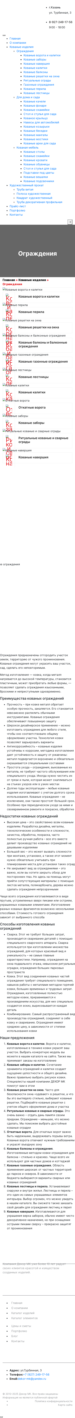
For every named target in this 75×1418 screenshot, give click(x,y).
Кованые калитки (35, 68)
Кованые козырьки (37, 126)
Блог (14, 1336)
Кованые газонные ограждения (43, 361)
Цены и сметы (21, 1326)
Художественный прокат (27, 185)
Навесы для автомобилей (41, 122)
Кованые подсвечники (39, 181)
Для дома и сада (28, 97)
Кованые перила (35, 89)
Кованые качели (35, 101)
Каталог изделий (23, 1313)
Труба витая (25, 189)
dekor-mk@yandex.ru (32, 1378)
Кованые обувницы (37, 164)
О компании (18, 42)
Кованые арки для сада (40, 143)
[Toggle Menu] (4, 35)
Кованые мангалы (36, 135)
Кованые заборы (35, 59)
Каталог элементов (24, 1318)
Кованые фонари (35, 105)
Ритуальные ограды (37, 80)
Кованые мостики (36, 139)
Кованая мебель (28, 147)
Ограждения (25, 51)
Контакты (16, 214)
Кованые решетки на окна (41, 76)
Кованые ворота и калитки (42, 55)
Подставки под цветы (39, 172)
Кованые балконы (36, 72)
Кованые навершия (37, 63)
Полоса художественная (34, 193)
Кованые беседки (35, 130)
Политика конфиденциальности (53, 1401)
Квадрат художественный (34, 198)
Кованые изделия (21, 47)
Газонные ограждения (39, 84)
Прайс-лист (18, 206)
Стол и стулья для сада (40, 114)
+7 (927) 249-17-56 (36, 1374)
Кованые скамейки (37, 109)
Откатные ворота (32, 407)
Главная (15, 38)
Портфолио (17, 210)
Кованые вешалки (36, 177)
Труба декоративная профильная (39, 202)
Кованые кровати (35, 160)
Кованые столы (34, 151)
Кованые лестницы (37, 93)
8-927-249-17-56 (60, 22)
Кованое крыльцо (36, 118)
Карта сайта (65, 1404)
